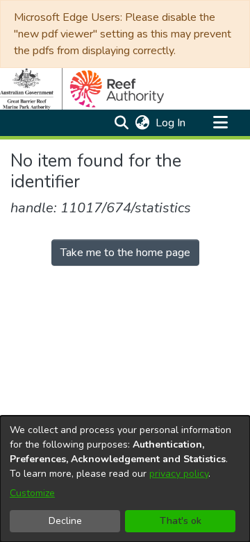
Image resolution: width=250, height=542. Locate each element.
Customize (32, 493)
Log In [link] (171, 122)
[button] (121, 123)
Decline (65, 520)
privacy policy (178, 473)
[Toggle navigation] (220, 123)
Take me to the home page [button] (125, 252)
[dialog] (125, 479)
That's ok (180, 520)
